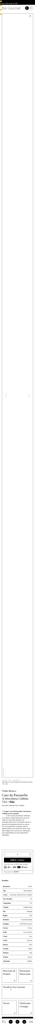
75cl (4, 801)
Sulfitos (29, 961)
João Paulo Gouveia (26, 924)
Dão (12, 801)
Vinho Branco (16, 780)
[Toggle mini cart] (17, 1022)
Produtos (4, 780)
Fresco (30, 928)
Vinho (9, 780)
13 (31, 899)
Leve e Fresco (27, 932)
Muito (30, 949)
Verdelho (21, 805)
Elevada (29, 940)
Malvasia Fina (13, 805)
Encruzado (5, 805)
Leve (30, 936)
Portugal (29, 911)
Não (30, 953)
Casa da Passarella (26, 919)
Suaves (30, 957)
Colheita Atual (27, 907)
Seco (30, 944)
